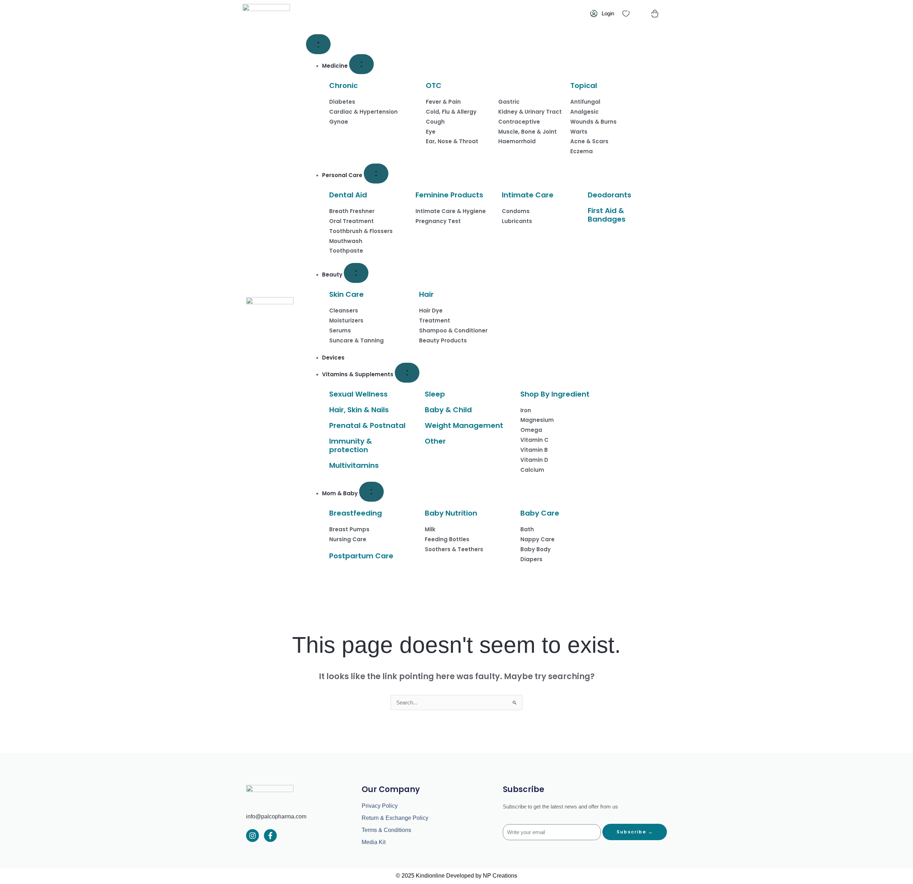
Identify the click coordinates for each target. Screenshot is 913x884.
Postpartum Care (361, 556)
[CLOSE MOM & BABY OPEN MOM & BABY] (371, 492)
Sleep (435, 394)
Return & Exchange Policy (395, 818)
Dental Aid (348, 195)
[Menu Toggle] (318, 44)
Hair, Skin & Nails (359, 410)
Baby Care (539, 513)
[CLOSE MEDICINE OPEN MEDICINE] (361, 64)
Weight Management (464, 425)
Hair (426, 294)
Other (435, 441)
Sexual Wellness (358, 394)
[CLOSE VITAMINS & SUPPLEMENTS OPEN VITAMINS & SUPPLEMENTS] (407, 373)
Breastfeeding (355, 513)
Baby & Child (448, 410)
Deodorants (609, 195)
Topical (583, 86)
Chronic (343, 86)
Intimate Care (528, 195)
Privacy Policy (380, 806)
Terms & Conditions (386, 830)
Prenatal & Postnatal (367, 425)
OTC (434, 86)
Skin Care (346, 294)
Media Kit (374, 842)
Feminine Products (449, 195)
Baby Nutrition (451, 513)
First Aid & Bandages (607, 215)
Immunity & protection (350, 445)
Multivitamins (354, 465)
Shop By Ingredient (555, 394)
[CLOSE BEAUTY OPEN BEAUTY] (356, 273)
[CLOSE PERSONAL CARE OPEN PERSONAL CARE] (376, 173)
